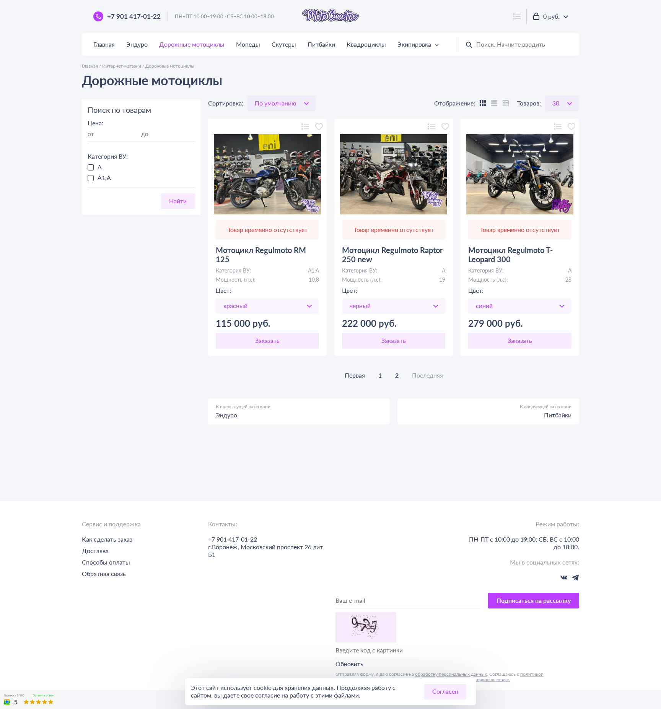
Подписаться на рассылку (534, 600)
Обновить (349, 663)
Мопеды (248, 44)
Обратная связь (104, 573)
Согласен (445, 691)
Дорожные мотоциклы (192, 44)
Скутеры (284, 44)
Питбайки (321, 44)
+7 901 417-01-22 (134, 16)
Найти (178, 200)
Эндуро (137, 44)
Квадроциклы (366, 44)
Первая (355, 375)
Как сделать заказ (107, 539)
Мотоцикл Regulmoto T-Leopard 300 (510, 254)
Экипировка (414, 44)
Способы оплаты (106, 562)
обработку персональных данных (451, 674)
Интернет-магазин (121, 66)
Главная (104, 44)
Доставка (95, 550)
